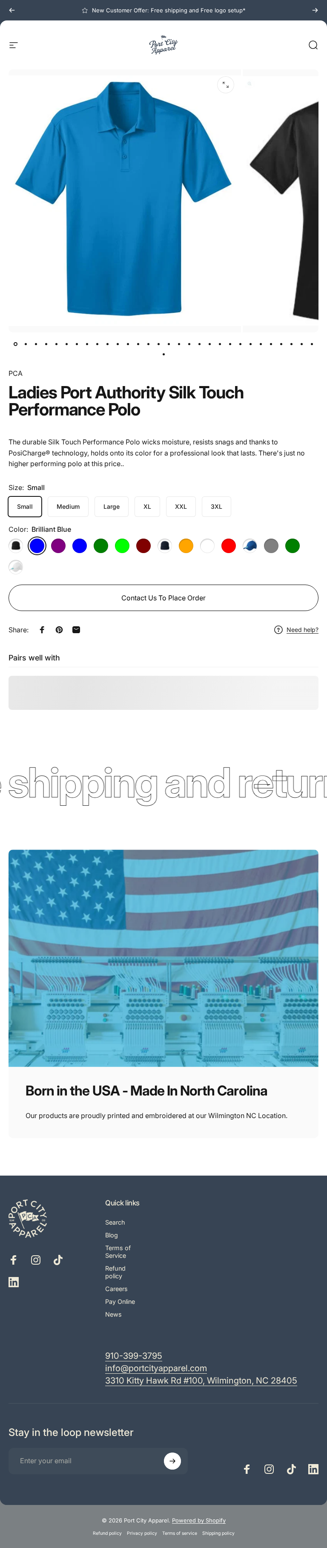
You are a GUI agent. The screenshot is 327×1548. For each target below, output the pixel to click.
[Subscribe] (172, 1461)
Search (115, 1222)
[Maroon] (143, 546)
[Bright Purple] (58, 546)
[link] (201, 1380)
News (113, 1314)
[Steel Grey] (271, 546)
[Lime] (122, 546)
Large (111, 506)
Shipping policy (218, 1533)
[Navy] (165, 546)
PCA (16, 373)
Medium (68, 506)
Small (25, 506)
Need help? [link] (302, 629)
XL (147, 506)
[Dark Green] (101, 546)
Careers (116, 1288)
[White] (16, 567)
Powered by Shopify (199, 1520)
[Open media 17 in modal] (225, 84)
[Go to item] (15, 344)
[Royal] (250, 546)
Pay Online (120, 1301)
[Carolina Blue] (79, 546)
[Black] (16, 546)
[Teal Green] (292, 546)
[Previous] (12, 10)
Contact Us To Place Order (163, 598)
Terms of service (179, 1533)
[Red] (228, 546)
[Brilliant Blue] (37, 546)
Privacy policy (142, 1533)
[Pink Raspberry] (207, 546)
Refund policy (115, 1272)
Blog (111, 1235)
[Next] (315, 10)
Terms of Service (118, 1251)
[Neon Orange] (186, 546)
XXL (181, 506)
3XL (216, 506)
